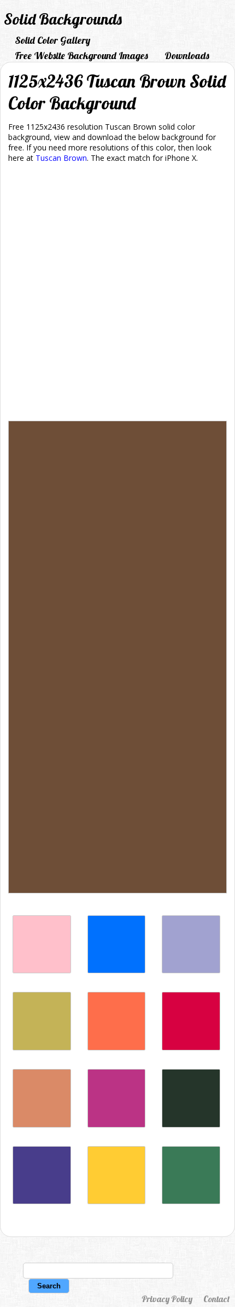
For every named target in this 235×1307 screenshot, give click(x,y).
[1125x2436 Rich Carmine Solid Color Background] (191, 1047)
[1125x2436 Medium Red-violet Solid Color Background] (116, 1124)
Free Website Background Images (81, 55)
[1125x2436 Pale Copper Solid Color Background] (42, 1124)
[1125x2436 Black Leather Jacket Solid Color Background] (191, 1124)
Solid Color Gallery (52, 40)
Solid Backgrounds (63, 18)
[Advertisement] (117, 293)
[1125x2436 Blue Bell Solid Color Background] (191, 970)
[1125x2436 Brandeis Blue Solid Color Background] (116, 970)
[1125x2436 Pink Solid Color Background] (42, 970)
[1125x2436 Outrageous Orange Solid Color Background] (116, 1047)
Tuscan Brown (61, 158)
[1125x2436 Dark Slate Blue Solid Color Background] (42, 1201)
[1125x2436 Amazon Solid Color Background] (191, 1201)
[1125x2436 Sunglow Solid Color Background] (116, 1201)
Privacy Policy (167, 1298)
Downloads (186, 55)
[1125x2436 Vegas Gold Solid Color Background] (42, 1047)
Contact (216, 1298)
